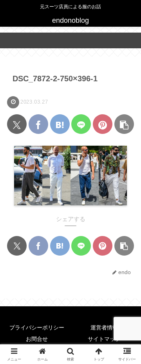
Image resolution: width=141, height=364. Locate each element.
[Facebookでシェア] (38, 124)
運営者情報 (104, 327)
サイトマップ (104, 339)
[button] (124, 124)
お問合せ (37, 339)
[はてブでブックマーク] (60, 124)
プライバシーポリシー (36, 327)
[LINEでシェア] (81, 124)
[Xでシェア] (17, 124)
